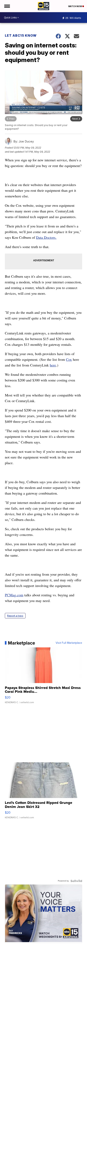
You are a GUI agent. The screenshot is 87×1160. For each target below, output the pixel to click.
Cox (69, 359)
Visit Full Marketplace (69, 643)
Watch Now (75, 6)
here (53, 365)
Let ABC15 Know (21, 35)
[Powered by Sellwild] (76, 880)
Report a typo (15, 615)
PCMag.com (14, 594)
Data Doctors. (46, 237)
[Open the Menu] (7, 6)
